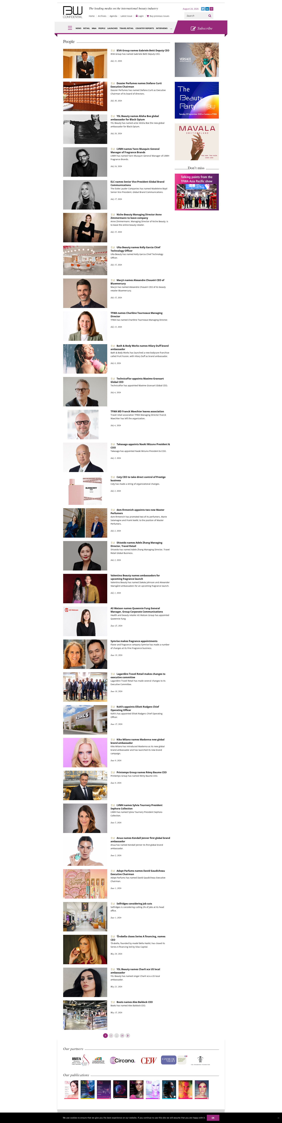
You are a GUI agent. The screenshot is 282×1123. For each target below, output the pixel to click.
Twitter (203, 9)
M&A (94, 28)
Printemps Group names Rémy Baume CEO (142, 772)
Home (92, 16)
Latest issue (126, 16)
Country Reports (145, 28)
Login (141, 16)
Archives (102, 16)
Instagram (211, 9)
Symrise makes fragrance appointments (134, 641)
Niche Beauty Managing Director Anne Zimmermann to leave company (136, 216)
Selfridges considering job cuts (134, 903)
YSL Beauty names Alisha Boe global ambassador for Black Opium (135, 117)
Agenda (113, 16)
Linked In (207, 9)
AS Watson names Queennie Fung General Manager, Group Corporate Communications (137, 610)
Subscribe (205, 28)
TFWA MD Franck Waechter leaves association (137, 411)
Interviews (161, 28)
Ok (213, 1118)
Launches (112, 28)
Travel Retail (127, 28)
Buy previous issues (159, 16)
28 (122, 1035)
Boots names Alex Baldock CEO (135, 1002)
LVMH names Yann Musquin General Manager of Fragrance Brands (135, 150)
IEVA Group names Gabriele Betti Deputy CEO (143, 50)
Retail (86, 28)
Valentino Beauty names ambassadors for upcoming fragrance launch (135, 577)
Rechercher (209, 15)
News (78, 28)
